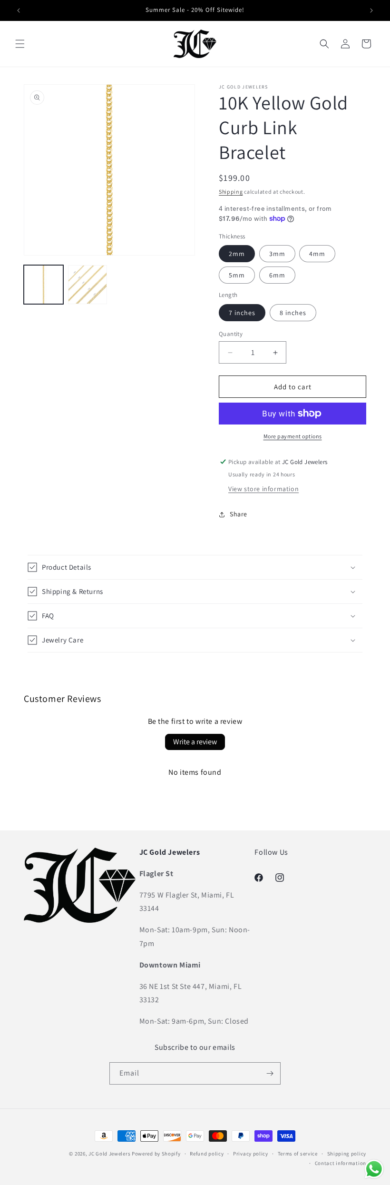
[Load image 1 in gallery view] (43, 285)
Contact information (340, 1163)
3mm (277, 253)
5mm (237, 275)
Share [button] (238, 514)
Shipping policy (347, 1153)
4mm (317, 253)
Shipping (231, 191)
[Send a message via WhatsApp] (374, 1169)
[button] (20, 43)
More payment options (292, 436)
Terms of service (298, 1153)
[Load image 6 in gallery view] (87, 285)
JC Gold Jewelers (109, 1153)
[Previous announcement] (18, 10)
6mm (277, 275)
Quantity (231, 334)
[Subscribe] (269, 1073)
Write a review (195, 742)
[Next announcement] (371, 10)
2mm (237, 253)
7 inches (242, 312)
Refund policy (207, 1153)
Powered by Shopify (156, 1153)
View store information (263, 488)
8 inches (293, 312)
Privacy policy (250, 1153)
